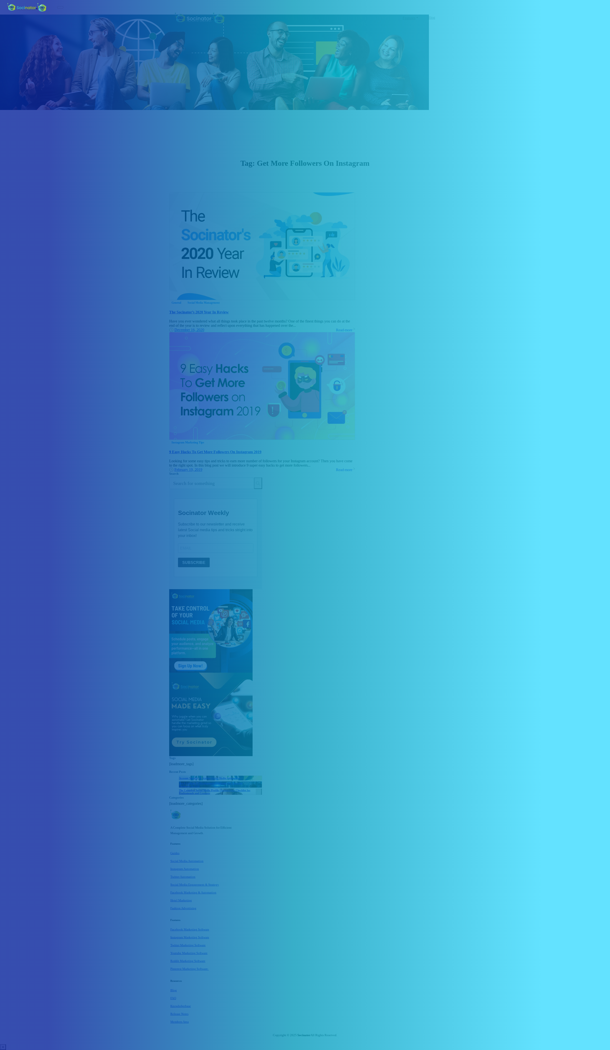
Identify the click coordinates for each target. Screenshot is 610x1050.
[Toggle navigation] (60, 7)
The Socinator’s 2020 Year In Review (199, 312)
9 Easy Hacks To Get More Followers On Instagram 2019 (215, 452)
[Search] (258, 483)
